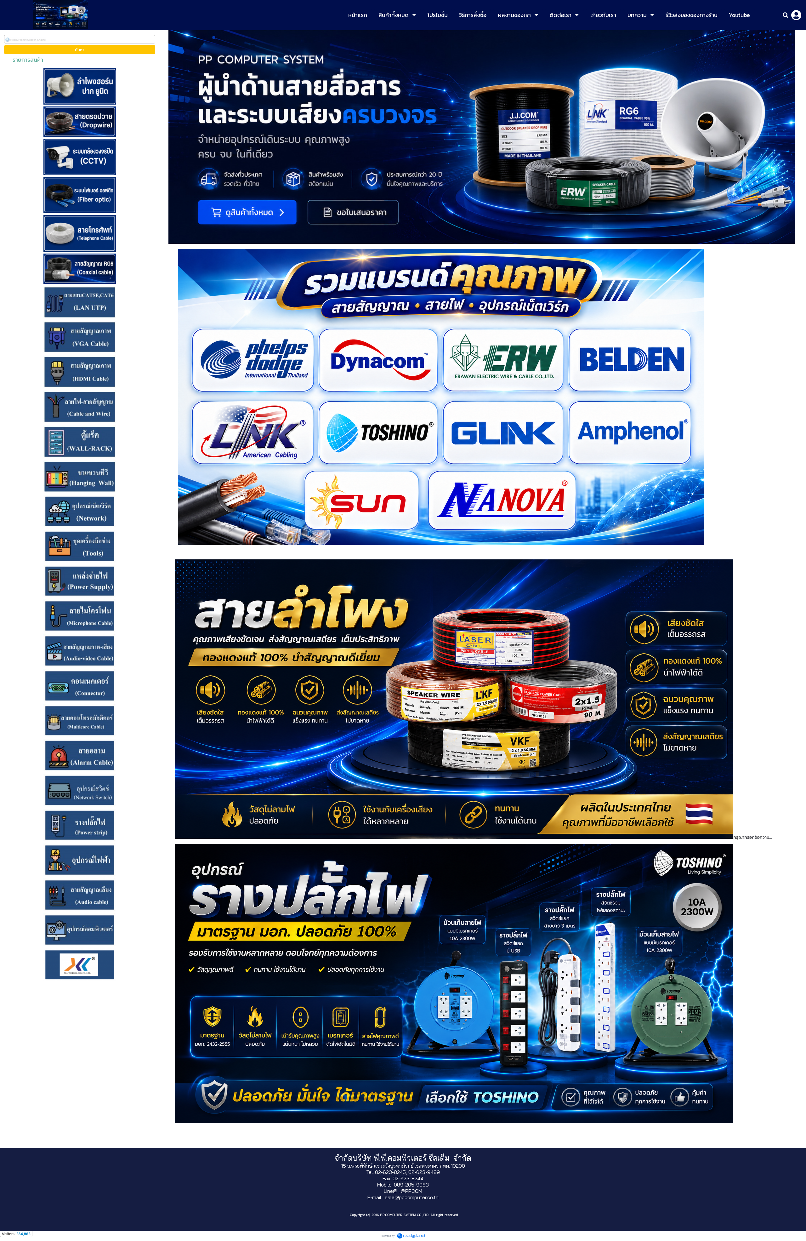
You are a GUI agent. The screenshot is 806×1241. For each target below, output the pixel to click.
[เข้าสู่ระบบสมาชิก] (796, 15)
